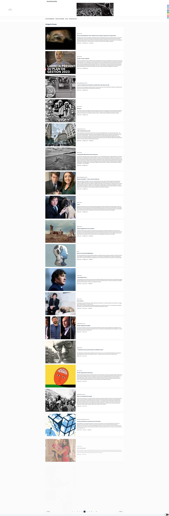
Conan (78, 204)
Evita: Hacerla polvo (81, 446)
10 (91, 511)
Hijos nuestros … (81, 301)
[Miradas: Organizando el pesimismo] (60, 376)
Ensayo (78, 33)
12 (96, 511)
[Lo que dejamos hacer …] (60, 279)
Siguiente (120, 511)
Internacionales (81, 177)
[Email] (168, 9)
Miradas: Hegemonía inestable (83, 325)
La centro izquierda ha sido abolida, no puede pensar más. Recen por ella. (93, 85)
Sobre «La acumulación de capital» (84, 396)
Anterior (48, 511)
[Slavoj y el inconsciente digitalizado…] (60, 255)
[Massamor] (60, 110)
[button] (167, 515)
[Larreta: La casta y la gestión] (60, 62)
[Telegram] (168, 18)
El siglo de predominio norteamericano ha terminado (89, 421)
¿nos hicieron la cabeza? (82, 493)
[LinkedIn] (168, 11)
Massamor (79, 108)
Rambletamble (52, 1)
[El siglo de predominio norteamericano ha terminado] (60, 424)
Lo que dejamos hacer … (82, 277)
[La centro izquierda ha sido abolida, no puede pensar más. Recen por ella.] (60, 86)
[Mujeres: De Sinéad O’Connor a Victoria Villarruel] (60, 183)
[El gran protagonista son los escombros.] (60, 231)
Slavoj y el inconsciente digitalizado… (85, 253)
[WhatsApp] (168, 12)
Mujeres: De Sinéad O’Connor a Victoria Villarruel (88, 179)
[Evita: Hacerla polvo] (60, 448)
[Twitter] (168, 7)
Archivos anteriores (59, 19)
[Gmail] (168, 16)
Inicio (66, 19)
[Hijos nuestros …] (60, 303)
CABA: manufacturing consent (84, 131)
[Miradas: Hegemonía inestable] (60, 327)
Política (80, 33)
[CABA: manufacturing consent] (60, 134)
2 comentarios (91, 140)
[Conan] (60, 207)
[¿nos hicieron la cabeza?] (60, 496)
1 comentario (91, 259)
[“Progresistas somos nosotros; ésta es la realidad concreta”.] (60, 352)
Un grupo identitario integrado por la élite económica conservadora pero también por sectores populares (98, 471)
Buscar (3, 9)
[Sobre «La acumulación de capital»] (60, 400)
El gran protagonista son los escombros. (85, 228)
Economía (78, 323)
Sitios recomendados (49, 19)
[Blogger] (168, 14)
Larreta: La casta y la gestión (83, 58)
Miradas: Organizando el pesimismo (85, 372)
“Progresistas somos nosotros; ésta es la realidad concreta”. (90, 349)
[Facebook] (168, 5)
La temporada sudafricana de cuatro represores (87, 154)
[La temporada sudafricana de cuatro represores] (60, 159)
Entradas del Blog (73, 19)
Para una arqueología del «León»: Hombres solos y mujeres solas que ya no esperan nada (96, 35)
